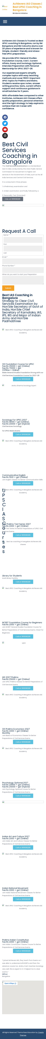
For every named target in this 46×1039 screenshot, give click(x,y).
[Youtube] (5, 129)
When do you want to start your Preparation (19, 274)
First (5, 244)
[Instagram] (5, 135)
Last (5, 253)
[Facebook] (5, 117)
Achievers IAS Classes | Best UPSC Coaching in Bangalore (27, 7)
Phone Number (8, 266)
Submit (8, 288)
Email (5, 257)
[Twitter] (5, 123)
